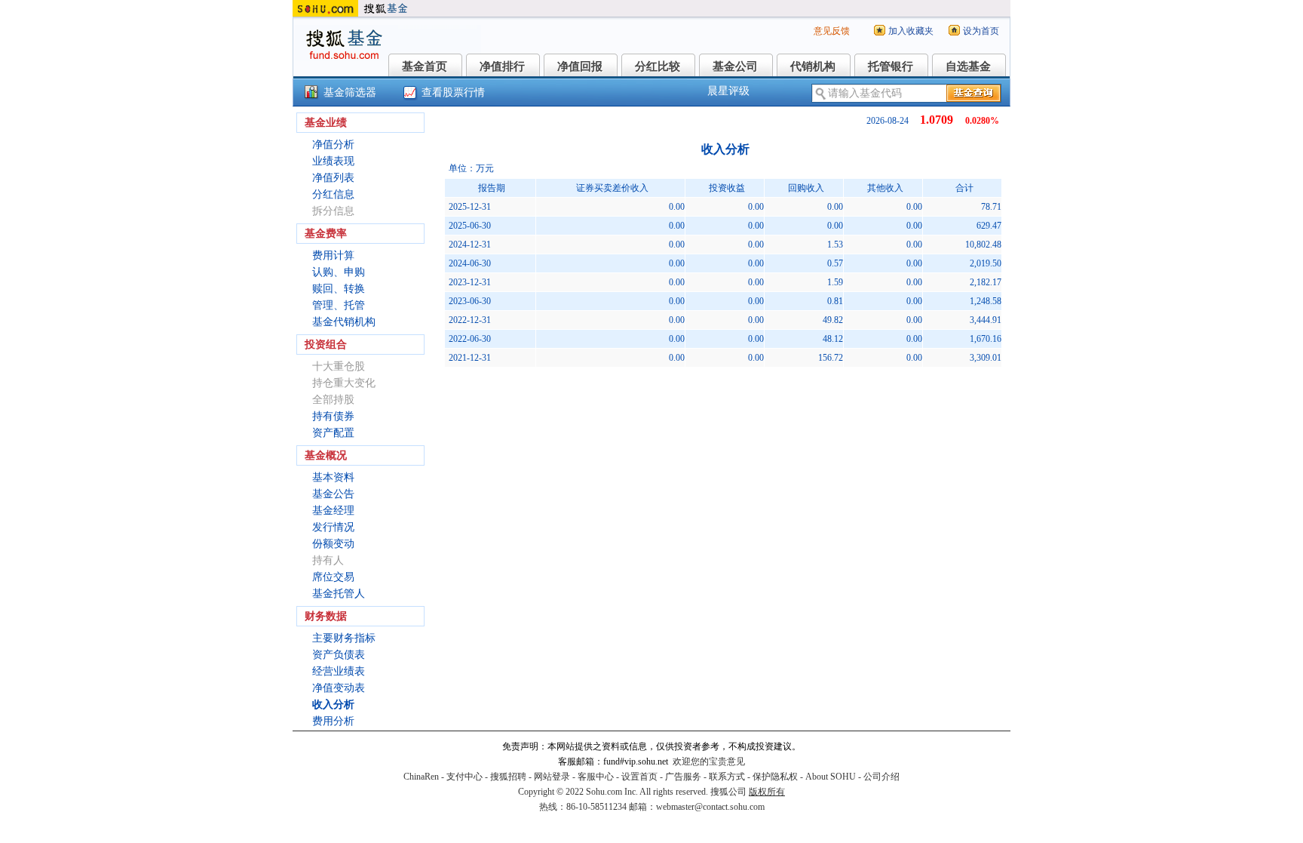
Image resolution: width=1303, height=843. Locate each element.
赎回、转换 (338, 288)
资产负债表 (338, 654)
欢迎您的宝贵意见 (709, 761)
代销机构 (812, 66)
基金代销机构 (344, 322)
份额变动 (333, 543)
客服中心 (596, 776)
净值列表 (333, 177)
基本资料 (333, 477)
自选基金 (968, 66)
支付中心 (464, 776)
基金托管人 (338, 593)
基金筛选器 (349, 92)
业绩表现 (333, 161)
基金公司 (735, 66)
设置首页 (639, 776)
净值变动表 (338, 688)
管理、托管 (338, 305)
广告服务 (683, 776)
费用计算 (333, 255)
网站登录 (552, 776)
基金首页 (424, 66)
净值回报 (579, 66)
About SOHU (830, 776)
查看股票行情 (453, 92)
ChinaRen (421, 776)
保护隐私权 (775, 776)
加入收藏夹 (911, 31)
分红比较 (657, 66)
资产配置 (333, 432)
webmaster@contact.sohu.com (710, 806)
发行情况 (333, 527)
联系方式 (727, 776)
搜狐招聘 (508, 776)
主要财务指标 (344, 638)
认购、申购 (338, 272)
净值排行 (502, 66)
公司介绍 (881, 776)
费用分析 (333, 721)
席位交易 (333, 577)
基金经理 (333, 510)
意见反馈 (832, 31)
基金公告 (333, 494)
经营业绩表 (338, 671)
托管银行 (890, 66)
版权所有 (767, 791)
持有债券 (333, 416)
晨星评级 (728, 91)
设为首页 (981, 31)
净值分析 (333, 144)
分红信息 (333, 194)
